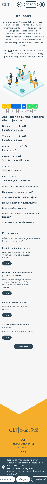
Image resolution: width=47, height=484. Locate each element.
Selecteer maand (12, 170)
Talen (23, 440)
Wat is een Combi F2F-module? (20, 186)
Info (21, 126)
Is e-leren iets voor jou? (15, 208)
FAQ (23, 451)
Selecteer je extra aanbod (16, 180)
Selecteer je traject (12, 140)
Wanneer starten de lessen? (18, 222)
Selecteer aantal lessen (15, 160)
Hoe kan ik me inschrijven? (17, 192)
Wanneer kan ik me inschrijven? (20, 197)
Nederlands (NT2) (23, 444)
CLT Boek (31, 4)
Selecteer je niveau (13, 130)
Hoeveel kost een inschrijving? (19, 202)
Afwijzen (23, 479)
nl (19, 4)
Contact (23, 447)
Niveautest (23, 346)
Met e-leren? (9, 150)
